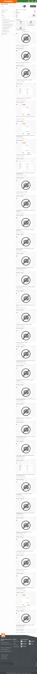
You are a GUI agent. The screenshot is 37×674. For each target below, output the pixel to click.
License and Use (4, 658)
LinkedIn (32, 641)
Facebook (24, 641)
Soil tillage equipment (8, 24)
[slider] (34, 11)
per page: (24, 9)
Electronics (5, 30)
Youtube (24, 646)
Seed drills (5, 22)
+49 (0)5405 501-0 (8, 647)
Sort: (16, 13)
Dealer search (15, 641)
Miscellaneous (6, 31)
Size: (16, 11)
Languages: (18, 12)
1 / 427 (32, 16)
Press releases (15, 644)
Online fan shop (16, 646)
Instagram (25, 643)
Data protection (4, 656)
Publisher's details (4, 655)
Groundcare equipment (8, 25)
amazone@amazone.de (7, 651)
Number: (17, 9)
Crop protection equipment (8, 21)
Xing (32, 643)
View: (17, 15)
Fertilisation (6, 19)
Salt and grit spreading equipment (7, 28)
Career (14, 643)
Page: (17, 16)
